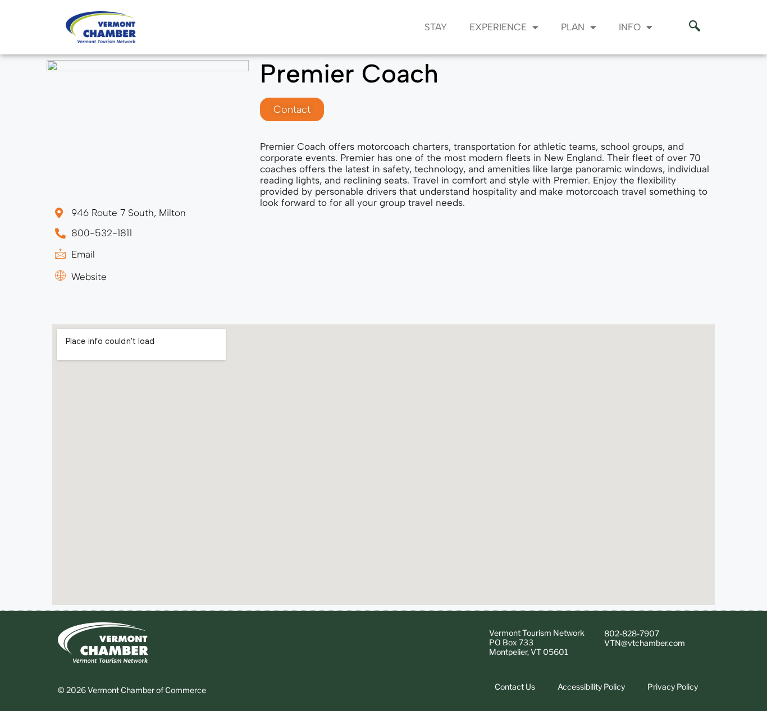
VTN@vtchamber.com (644, 643)
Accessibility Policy (591, 686)
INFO (630, 27)
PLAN (573, 27)
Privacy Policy (672, 686)
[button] (689, 27)
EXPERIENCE (498, 27)
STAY (435, 27)
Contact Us (515, 686)
